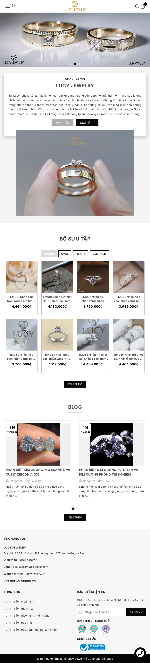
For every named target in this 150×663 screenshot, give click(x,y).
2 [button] (75, 64)
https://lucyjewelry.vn (31, 573)
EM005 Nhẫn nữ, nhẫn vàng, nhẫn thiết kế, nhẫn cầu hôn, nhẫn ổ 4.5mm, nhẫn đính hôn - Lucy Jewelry (92, 299)
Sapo (109, 658)
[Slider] (75, 40)
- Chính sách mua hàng (19, 601)
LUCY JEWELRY (75, 86)
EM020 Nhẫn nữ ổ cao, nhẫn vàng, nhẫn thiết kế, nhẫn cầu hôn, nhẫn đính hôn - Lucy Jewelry (128, 299)
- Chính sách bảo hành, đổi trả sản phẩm (30, 629)
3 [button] (79, 64)
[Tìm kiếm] (137, 6)
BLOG (75, 407)
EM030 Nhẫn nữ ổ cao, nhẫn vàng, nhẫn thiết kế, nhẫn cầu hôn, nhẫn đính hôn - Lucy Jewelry (21, 357)
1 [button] (70, 64)
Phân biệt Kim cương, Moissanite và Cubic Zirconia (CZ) (38, 472)
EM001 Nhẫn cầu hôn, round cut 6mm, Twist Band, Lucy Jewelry (21, 299)
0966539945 (28, 559)
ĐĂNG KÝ (136, 612)
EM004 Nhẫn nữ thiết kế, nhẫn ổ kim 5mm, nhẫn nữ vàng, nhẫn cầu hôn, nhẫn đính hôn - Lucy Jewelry (57, 299)
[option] (75, 40)
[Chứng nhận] (92, 647)
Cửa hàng (87, 122)
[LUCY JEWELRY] (75, 6)
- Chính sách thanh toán (19, 608)
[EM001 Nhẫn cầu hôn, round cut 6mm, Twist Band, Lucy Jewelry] (21, 277)
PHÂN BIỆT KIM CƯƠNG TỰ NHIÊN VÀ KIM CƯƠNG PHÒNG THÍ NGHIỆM (108, 472)
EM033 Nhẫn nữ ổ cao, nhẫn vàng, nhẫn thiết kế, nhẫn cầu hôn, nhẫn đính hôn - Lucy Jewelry (57, 357)
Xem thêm (62, 122)
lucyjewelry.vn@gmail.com (30, 566)
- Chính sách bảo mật (18, 622)
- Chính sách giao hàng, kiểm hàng (27, 615)
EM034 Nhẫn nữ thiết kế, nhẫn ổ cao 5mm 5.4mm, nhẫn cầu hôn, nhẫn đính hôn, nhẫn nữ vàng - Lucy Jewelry (93, 357)
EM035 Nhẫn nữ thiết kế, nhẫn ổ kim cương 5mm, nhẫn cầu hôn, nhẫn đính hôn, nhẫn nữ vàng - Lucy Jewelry (128, 357)
